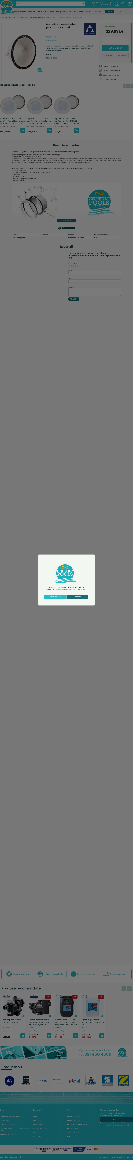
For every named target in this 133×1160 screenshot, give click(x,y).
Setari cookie (55, 597)
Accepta (77, 597)
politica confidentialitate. (77, 589)
